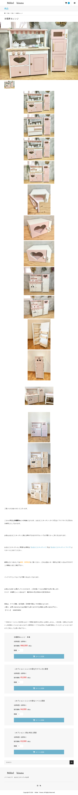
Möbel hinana (14, 3)
